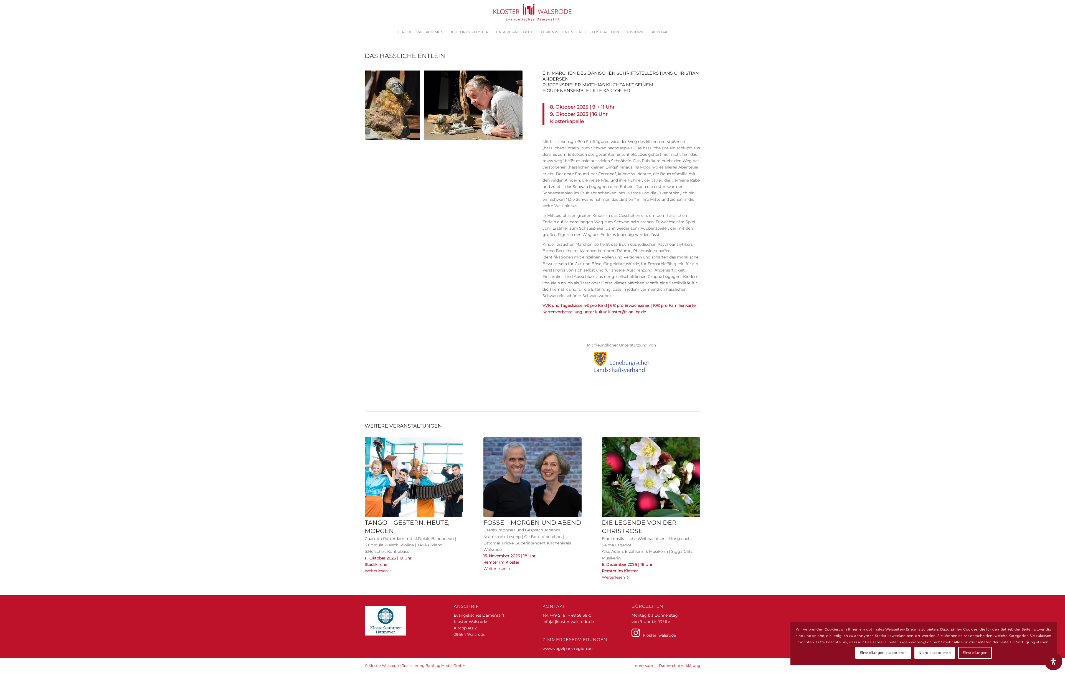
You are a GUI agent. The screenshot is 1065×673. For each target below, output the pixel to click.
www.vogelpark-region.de (567, 648)
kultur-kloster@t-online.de (620, 311)
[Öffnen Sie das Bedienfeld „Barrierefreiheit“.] (1053, 661)
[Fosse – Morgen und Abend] (532, 477)
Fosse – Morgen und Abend (532, 522)
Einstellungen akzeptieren (883, 653)
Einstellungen (975, 653)
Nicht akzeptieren (935, 653)
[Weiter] (692, 491)
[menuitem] (420, 32)
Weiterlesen (376, 570)
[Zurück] (373, 491)
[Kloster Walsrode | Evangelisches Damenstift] (532, 12)
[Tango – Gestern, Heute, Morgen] (414, 477)
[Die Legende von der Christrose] (651, 477)
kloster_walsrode (658, 635)
